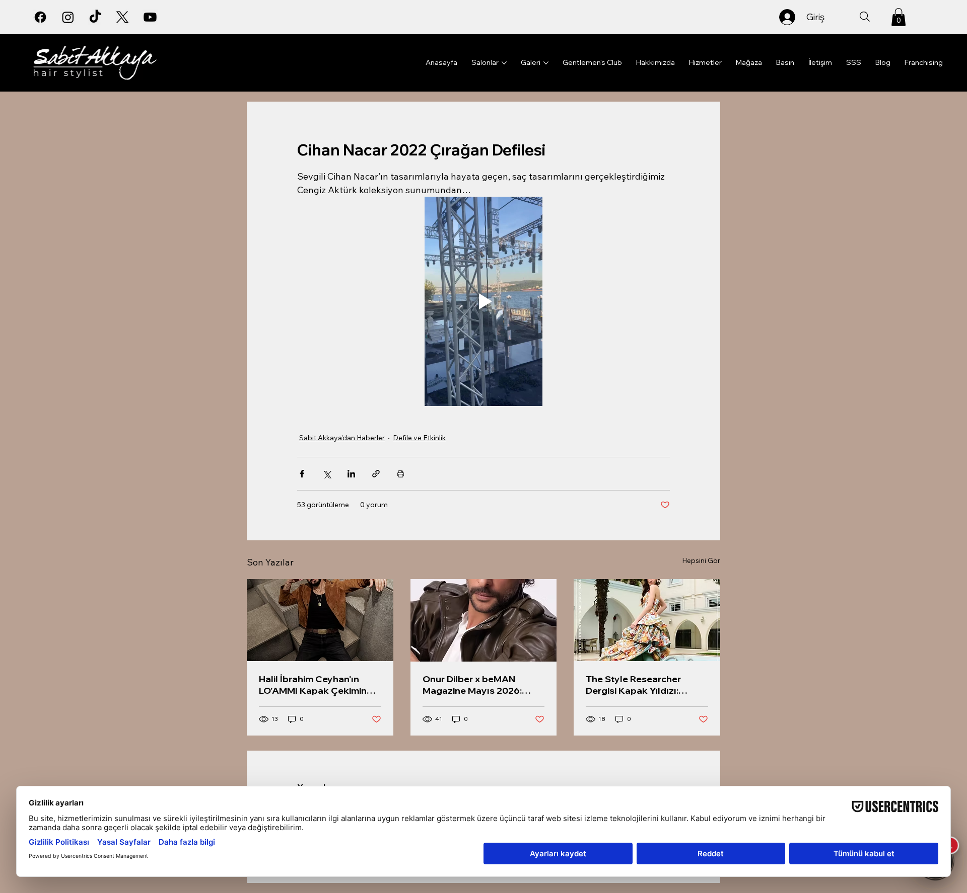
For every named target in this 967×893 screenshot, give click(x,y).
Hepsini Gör (701, 560)
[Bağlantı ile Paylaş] (376, 473)
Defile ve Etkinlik (419, 437)
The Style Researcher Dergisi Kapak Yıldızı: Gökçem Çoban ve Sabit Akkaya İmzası (639, 684)
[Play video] (483, 301)
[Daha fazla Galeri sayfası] (545, 62)
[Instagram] (68, 17)
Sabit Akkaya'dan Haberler (342, 437)
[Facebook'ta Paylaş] (302, 473)
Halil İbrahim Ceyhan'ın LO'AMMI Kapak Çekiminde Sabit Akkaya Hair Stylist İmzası (318, 684)
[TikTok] (95, 17)
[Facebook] (40, 17)
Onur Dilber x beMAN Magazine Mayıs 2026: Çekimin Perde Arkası (472, 684)
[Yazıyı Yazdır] (400, 473)
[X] (122, 17)
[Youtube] (150, 17)
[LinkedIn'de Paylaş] (351, 473)
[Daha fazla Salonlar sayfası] (504, 62)
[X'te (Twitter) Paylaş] (326, 473)
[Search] (864, 16)
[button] (898, 17)
